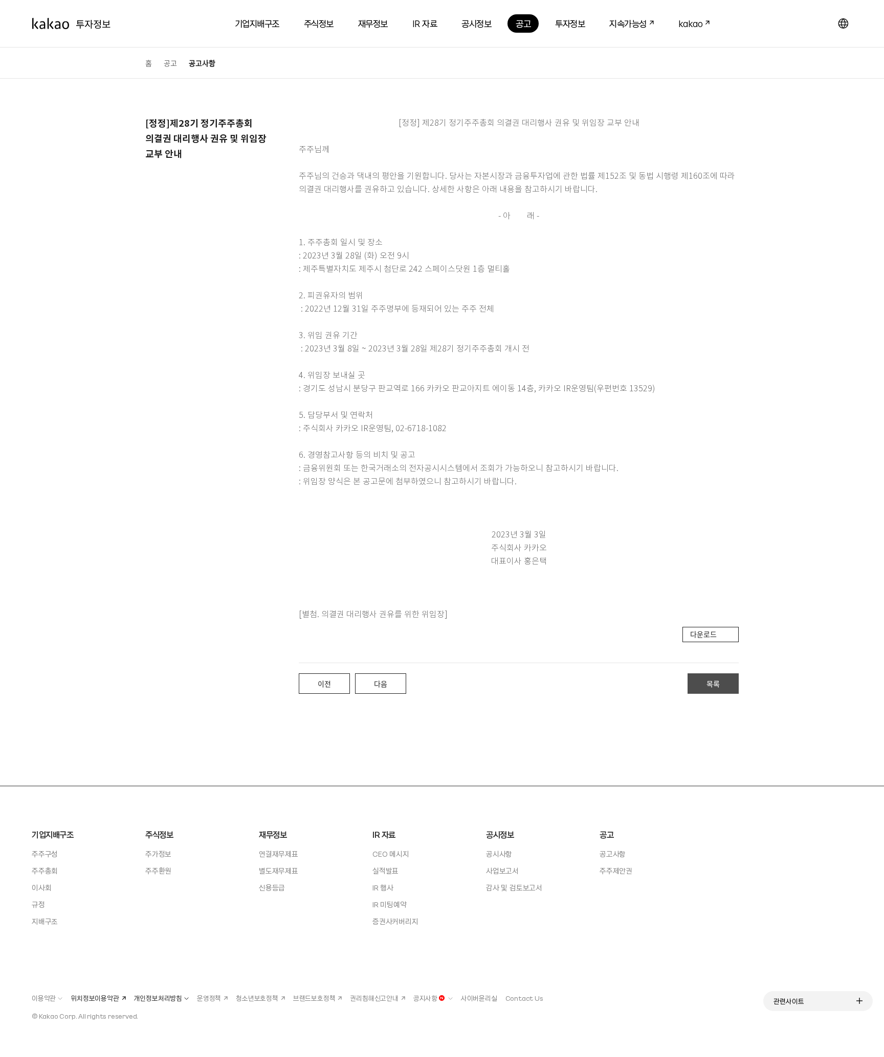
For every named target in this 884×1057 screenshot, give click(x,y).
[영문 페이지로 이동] (843, 23)
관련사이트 (789, 1001)
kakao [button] (686, 22)
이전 (324, 683)
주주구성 (45, 854)
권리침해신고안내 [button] (374, 998)
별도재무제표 (278, 870)
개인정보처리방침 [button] (158, 998)
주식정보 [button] (319, 23)
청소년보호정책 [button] (257, 998)
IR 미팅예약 (389, 904)
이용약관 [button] (44, 998)
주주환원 (158, 870)
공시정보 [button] (476, 23)
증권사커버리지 (395, 921)
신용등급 (272, 887)
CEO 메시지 (390, 854)
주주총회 (45, 870)
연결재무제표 (278, 854)
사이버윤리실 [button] (479, 998)
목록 (713, 683)
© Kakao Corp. (54, 1016)
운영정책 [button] (209, 998)
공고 (170, 63)
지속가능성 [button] (624, 22)
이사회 (41, 887)
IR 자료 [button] (424, 23)
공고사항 (613, 854)
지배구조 (45, 921)
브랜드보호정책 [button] (314, 998)
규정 (38, 904)
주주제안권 (616, 870)
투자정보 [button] (570, 23)
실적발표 (385, 870)
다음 (380, 683)
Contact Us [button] (524, 998)
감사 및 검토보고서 (514, 887)
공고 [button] (523, 23)
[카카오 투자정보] (71, 23)
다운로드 (703, 634)
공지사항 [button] (425, 998)
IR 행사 (382, 887)
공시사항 (499, 854)
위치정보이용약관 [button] (95, 998)
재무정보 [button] (373, 23)
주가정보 (158, 854)
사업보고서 (502, 870)
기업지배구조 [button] (257, 23)
